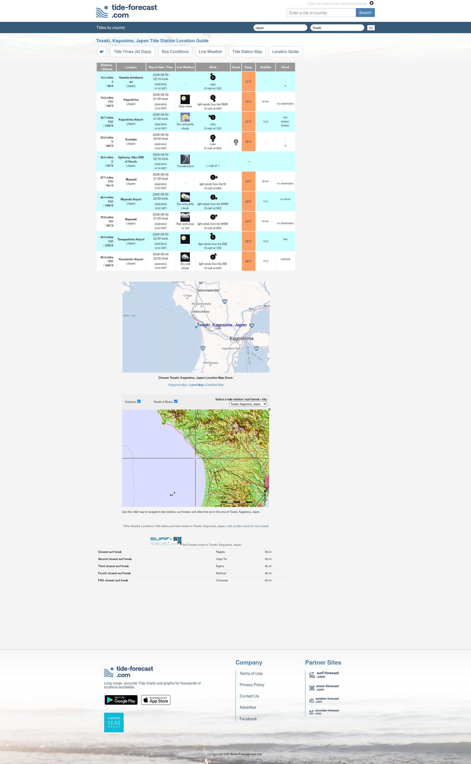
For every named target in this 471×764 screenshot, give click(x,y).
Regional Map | (178, 384)
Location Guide (285, 51)
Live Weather (210, 51)
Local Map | (197, 384)
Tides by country (110, 27)
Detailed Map (215, 384)
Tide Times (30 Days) (132, 51)
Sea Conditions (175, 51)
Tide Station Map (247, 51)
